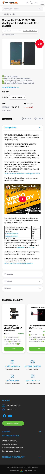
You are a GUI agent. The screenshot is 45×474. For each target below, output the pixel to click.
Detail (13, 349)
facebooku (20, 247)
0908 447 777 (11, 410)
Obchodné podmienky (9, 441)
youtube (31, 247)
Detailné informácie (9, 87)
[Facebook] (4, 415)
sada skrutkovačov (11, 236)
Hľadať (40, 8)
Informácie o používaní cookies (12, 448)
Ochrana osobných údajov (11, 451)
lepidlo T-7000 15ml (11, 234)
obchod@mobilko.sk (13, 405)
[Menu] (42, 2)
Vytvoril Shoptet (14, 470)
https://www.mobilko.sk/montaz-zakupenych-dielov (22, 173)
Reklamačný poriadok (9, 444)
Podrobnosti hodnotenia (30, 31)
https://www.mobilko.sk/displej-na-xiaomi (18, 263)
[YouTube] (10, 415)
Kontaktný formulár (13, 423)
